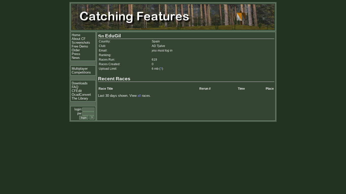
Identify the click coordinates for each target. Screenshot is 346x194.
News (76, 58)
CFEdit (77, 91)
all (139, 96)
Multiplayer (80, 68)
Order (76, 50)
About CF (79, 39)
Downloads (80, 83)
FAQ (75, 87)
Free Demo (80, 46)
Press (76, 54)
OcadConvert (81, 94)
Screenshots (81, 42)
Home (76, 35)
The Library (80, 98)
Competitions (81, 72)
